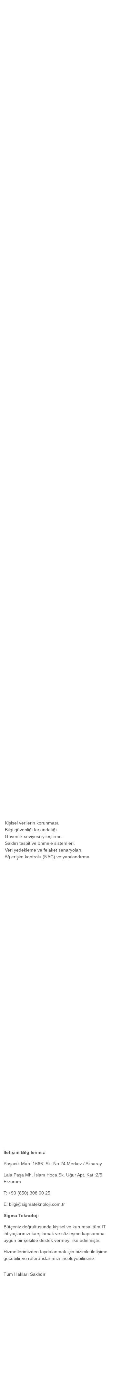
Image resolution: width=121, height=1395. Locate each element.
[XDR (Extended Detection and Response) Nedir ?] (57, 1098)
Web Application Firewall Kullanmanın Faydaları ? (54, 1067)
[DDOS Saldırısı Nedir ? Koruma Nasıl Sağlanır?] (55, 1141)
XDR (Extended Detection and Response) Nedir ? (54, 1110)
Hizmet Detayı (18, 280)
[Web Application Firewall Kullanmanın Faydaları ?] (57, 1055)
